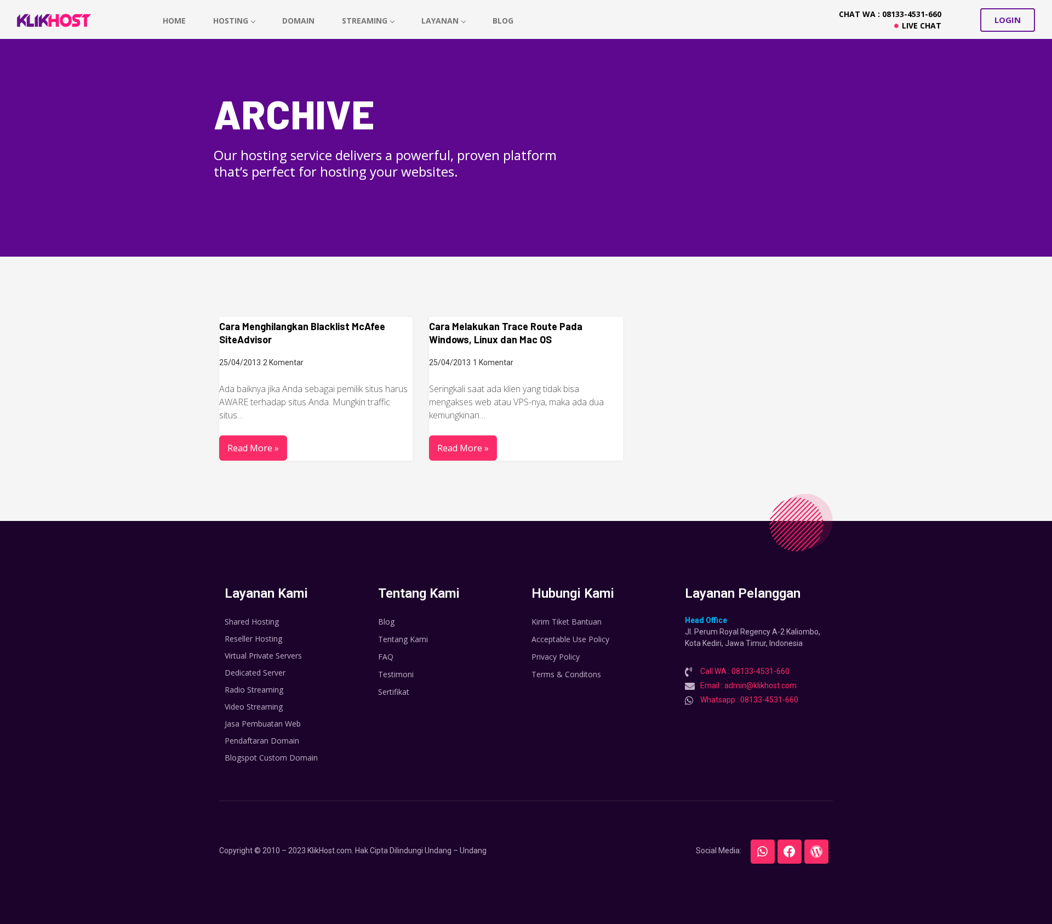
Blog (503, 20)
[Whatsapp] (763, 852)
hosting (230, 20)
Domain (298, 20)
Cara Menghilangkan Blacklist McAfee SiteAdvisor (302, 332)
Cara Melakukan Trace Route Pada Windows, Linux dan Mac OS (505, 332)
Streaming (364, 20)
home (174, 20)
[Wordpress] (816, 852)
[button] (1007, 20)
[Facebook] (789, 852)
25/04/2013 (240, 362)
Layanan (440, 20)
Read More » (253, 448)
